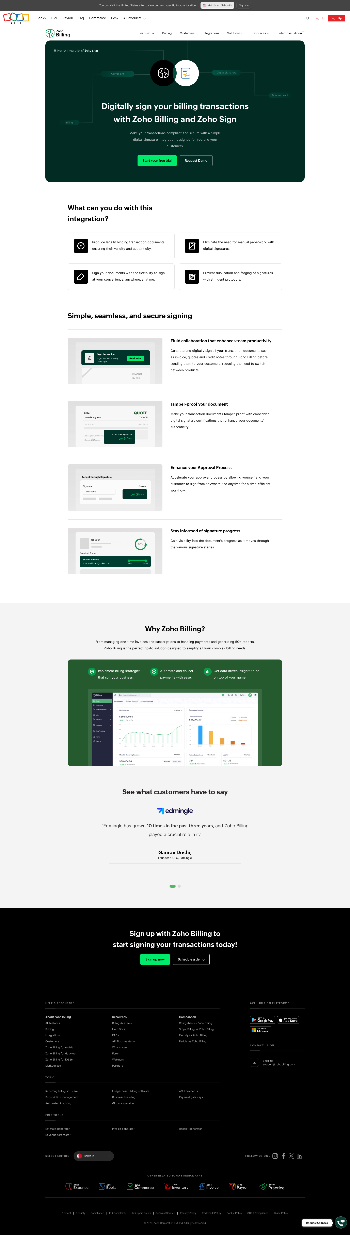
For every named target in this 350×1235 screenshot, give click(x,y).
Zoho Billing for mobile (59, 1047)
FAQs (115, 1035)
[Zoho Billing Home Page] (58, 33)
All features (52, 1023)
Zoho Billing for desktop (60, 1053)
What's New (119, 1047)
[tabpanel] (175, 844)
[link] (114, 18)
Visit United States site (220, 5)
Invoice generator (123, 1128)
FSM (54, 18)
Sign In (319, 18)
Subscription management (61, 1097)
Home (61, 50)
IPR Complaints (117, 1213)
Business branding (124, 1097)
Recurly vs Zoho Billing (193, 1035)
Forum (116, 1053)
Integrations (53, 1035)
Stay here (244, 5)
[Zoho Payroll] (239, 1186)
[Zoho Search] (307, 18)
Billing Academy (122, 1023)
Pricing (49, 1029)
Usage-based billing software (130, 1091)
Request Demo (196, 161)
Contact (66, 1213)
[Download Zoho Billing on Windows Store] (262, 1030)
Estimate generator (57, 1128)
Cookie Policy (234, 1213)
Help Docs (118, 1029)
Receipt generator (190, 1128)
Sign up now (155, 959)
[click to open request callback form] (341, 1222)
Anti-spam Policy (141, 1213)
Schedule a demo (191, 959)
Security (80, 1213)
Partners (117, 1065)
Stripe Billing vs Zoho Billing (196, 1029)
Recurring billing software (61, 1091)
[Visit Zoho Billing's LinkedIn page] (300, 1156)
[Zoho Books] (107, 1186)
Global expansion (123, 1103)
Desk (114, 18)
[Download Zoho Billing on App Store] (288, 1020)
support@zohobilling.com (279, 1064)
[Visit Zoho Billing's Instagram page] (275, 1156)
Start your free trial (157, 161)
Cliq (81, 18)
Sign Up (336, 18)
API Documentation (124, 1041)
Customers (52, 1041)
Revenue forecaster (57, 1134)
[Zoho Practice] (272, 1186)
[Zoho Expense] (77, 1186)
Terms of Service (165, 1213)
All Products (132, 18)
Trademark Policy (211, 1213)
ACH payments (188, 1091)
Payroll (68, 18)
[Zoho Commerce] (140, 1186)
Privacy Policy (188, 1213)
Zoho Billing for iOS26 (59, 1059)
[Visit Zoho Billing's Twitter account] (291, 1156)
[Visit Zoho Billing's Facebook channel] (283, 1156)
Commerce (97, 18)
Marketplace (53, 1065)
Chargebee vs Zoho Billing (195, 1023)
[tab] (173, 886)
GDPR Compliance (257, 1213)
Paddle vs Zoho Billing (193, 1041)
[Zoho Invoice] (209, 1186)
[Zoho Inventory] (176, 1186)
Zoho (16, 18)
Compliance (97, 1213)
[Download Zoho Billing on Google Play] (262, 1020)
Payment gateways (191, 1097)
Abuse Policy (280, 1213)
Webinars (118, 1059)
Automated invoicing (58, 1103)
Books (41, 18)
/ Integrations (74, 50)
